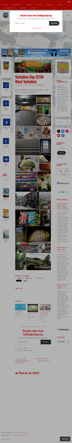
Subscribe (54, 23)
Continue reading (36, 28)
